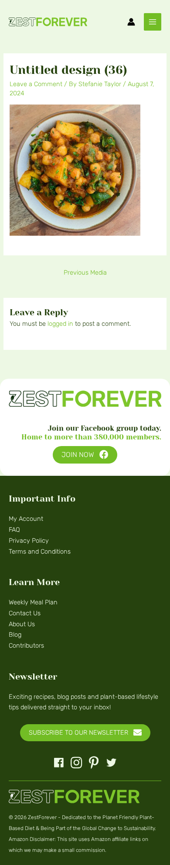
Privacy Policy (29, 540)
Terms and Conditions (40, 551)
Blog (15, 634)
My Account (26, 519)
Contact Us (25, 613)
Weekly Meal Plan (33, 602)
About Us (22, 624)
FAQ (14, 530)
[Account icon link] (131, 22)
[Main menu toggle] (152, 22)
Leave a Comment (36, 84)
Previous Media (85, 272)
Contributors (26, 645)
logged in (60, 324)
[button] (85, 455)
